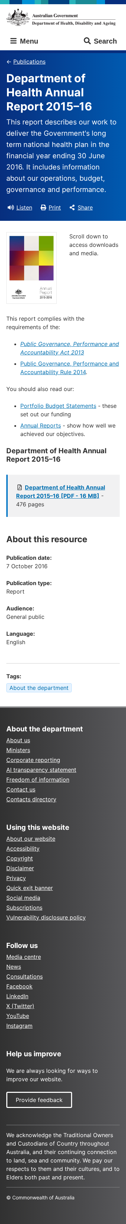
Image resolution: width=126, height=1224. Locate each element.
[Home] (63, 17)
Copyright (19, 858)
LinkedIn (17, 996)
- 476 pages (60, 496)
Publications (29, 61)
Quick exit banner (29, 887)
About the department (39, 687)
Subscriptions (24, 907)
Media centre (23, 956)
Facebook (19, 986)
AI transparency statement (41, 769)
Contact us (20, 789)
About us (18, 740)
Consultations (24, 976)
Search (105, 41)
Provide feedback (39, 1099)
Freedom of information (37, 779)
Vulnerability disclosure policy (46, 917)
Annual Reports (40, 425)
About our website (30, 838)
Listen (24, 207)
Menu (28, 41)
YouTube (17, 1015)
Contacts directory (31, 799)
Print (55, 207)
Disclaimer (20, 868)
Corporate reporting (33, 759)
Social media (23, 897)
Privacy (16, 878)
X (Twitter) (20, 1006)
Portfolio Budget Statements (58, 405)
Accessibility (23, 848)
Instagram (19, 1025)
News (13, 966)
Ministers (18, 750)
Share (85, 207)
